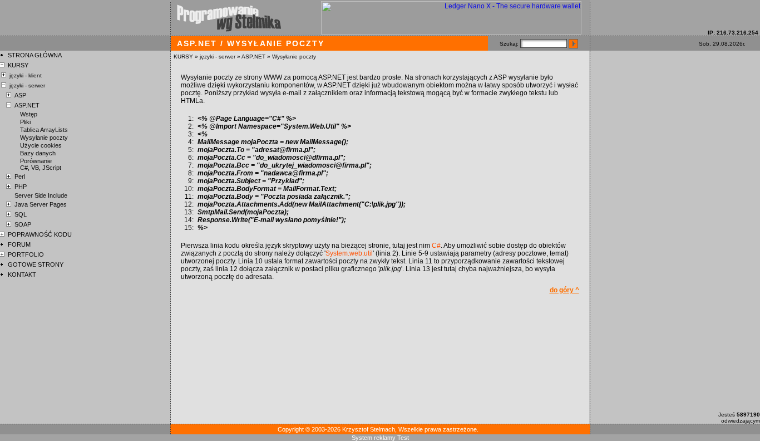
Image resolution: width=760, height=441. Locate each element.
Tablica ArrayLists (44, 129)
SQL (20, 214)
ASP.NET (253, 56)
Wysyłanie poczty (294, 56)
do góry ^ (564, 290)
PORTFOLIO (26, 254)
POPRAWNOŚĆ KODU (40, 234)
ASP (20, 95)
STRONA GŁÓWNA (35, 55)
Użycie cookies (41, 145)
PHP (20, 186)
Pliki (25, 122)
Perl (19, 176)
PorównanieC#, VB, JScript (40, 164)
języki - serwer (217, 56)
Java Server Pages (40, 204)
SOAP (22, 224)
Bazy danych (38, 153)
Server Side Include (40, 195)
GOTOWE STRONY (35, 264)
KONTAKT (22, 274)
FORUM (19, 244)
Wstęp (28, 114)
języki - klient (25, 75)
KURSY (183, 56)
